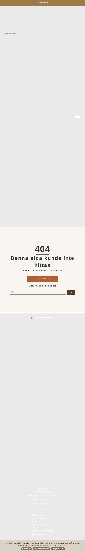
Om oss (35, 527)
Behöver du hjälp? (40, 524)
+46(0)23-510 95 (46, 499)
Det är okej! (26, 549)
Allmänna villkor (40, 540)
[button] (77, 116)
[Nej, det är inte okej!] (82, 546)
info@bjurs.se (46, 503)
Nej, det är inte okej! (41, 549)
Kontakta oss (38, 534)
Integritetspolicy (58, 549)
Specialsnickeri (39, 518)
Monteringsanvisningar (42, 530)
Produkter (36, 515)
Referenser (37, 521)
